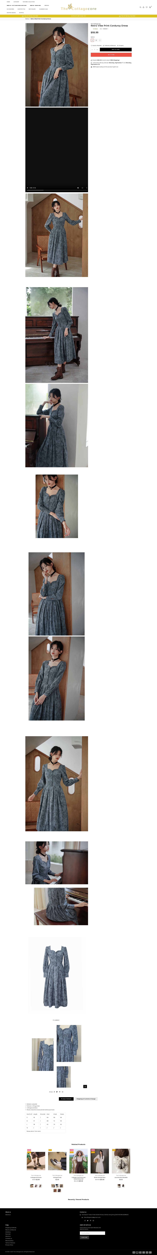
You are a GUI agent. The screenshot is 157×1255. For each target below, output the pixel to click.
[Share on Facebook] (54, 1092)
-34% (71, 1150)
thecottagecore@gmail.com (92, 1217)
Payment (8, 1234)
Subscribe (84, 1237)
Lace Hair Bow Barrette (121, 1177)
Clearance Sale (43, 9)
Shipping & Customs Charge (86, 1099)
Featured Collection (29, 2)
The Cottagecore (95, 24)
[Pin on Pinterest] (60, 1092)
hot (29, 1152)
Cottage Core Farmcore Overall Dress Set (78, 1178)
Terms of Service (10, 1243)
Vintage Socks (57, 1177)
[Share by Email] (63, 1092)
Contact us (8, 1238)
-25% (29, 1150)
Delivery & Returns (110, 45)
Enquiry (121, 45)
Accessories (10, 9)
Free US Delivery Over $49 (128, 16)
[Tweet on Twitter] (57, 1092)
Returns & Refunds (10, 1230)
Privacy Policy (9, 1245)
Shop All (21, 12)
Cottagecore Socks (36, 1177)
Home (8, 2)
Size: (92, 37)
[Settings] (143, 7)
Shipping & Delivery (10, 1227)
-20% (92, 1150)
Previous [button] (23, 1172)
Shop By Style (21, 9)
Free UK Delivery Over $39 (31, 16)
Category (16, 2)
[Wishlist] (146, 7)
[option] (30, 16)
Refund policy (9, 1240)
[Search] (140, 7)
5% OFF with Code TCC (79, 16)
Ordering (7, 1232)
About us (8, 1214)
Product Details (66, 1099)
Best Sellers (32, 9)
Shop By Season (11, 12)
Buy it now (111, 54)
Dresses (47, 5)
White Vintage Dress (99, 1177)
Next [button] (133, 1172)
